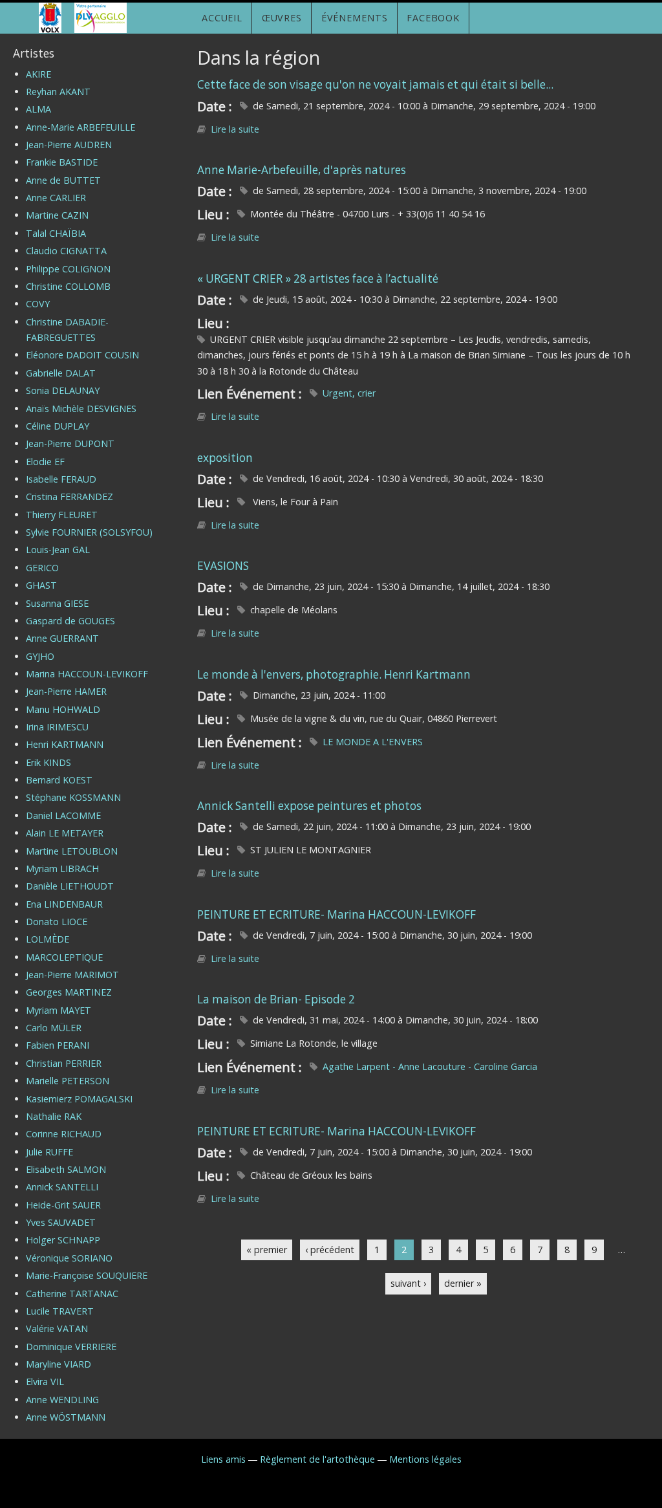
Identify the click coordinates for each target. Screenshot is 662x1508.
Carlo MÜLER (53, 1028)
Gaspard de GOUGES (70, 621)
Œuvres (282, 18)
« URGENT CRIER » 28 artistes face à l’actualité (317, 278)
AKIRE (38, 74)
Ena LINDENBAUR (64, 904)
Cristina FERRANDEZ (69, 496)
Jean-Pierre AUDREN (69, 144)
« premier (266, 1249)
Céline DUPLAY (57, 426)
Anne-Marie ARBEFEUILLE (80, 127)
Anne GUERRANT (62, 638)
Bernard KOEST (59, 780)
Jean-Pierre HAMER (66, 691)
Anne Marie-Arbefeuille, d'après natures (301, 169)
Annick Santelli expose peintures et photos (309, 805)
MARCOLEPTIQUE (64, 957)
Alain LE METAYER (64, 833)
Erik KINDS (48, 762)
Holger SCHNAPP (63, 1240)
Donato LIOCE (56, 921)
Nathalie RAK (53, 1116)
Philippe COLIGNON (68, 269)
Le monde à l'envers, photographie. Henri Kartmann (334, 674)
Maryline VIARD (58, 1364)
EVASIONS (223, 565)
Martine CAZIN (57, 215)
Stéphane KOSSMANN (73, 797)
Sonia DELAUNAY (63, 390)
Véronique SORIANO (69, 1258)
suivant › (408, 1283)
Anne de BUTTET (63, 180)
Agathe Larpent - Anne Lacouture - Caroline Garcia (430, 1066)
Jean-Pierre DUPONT (70, 443)
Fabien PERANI (57, 1045)
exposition (225, 457)
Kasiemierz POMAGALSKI (79, 1099)
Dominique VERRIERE (71, 1346)
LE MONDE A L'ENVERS (373, 742)
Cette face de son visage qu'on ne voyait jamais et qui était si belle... (375, 84)
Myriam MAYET (58, 1010)
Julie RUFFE (49, 1152)
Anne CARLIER (56, 197)
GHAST (41, 585)
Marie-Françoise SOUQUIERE (86, 1275)
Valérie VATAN (57, 1328)
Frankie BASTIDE (62, 162)
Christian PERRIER (63, 1063)
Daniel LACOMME (63, 815)
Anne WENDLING (62, 1399)
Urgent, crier (349, 393)
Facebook (433, 18)
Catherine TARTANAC (72, 1293)
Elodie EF (45, 461)
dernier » (463, 1283)
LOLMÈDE (47, 939)
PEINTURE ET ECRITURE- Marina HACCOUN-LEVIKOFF (336, 914)
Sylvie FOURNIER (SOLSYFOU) (89, 532)
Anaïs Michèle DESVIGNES (81, 408)
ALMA (38, 109)
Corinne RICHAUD (63, 1134)
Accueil (222, 18)
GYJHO (40, 656)
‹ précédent (329, 1249)
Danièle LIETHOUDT (70, 886)
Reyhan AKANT (58, 91)
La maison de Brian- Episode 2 (276, 999)
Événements (354, 18)
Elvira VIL (45, 1381)
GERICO (42, 568)
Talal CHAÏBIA (56, 233)
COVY (38, 304)
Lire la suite (235, 129)
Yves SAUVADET (61, 1222)
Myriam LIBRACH (62, 868)
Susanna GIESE (57, 603)
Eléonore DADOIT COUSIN (82, 355)
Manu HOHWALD (63, 709)
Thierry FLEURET (62, 514)
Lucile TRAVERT (60, 1311)
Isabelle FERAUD (61, 479)
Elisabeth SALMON (66, 1169)
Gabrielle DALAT (61, 373)
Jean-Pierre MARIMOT (72, 974)
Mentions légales (425, 1459)
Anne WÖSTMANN (65, 1417)
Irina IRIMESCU (57, 727)
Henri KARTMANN (64, 744)
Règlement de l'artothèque (317, 1459)
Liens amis (223, 1459)
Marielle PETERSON (67, 1081)
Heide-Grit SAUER (63, 1205)
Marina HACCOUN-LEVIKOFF (87, 674)
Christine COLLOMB (68, 286)
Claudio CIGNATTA (66, 251)
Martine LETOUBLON (72, 851)
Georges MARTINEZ (69, 992)
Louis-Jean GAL (58, 549)
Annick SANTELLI (62, 1187)
